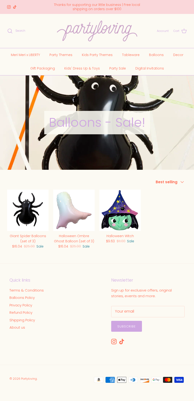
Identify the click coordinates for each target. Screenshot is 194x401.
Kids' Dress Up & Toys (82, 68)
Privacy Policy (20, 305)
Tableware (131, 54)
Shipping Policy (22, 320)
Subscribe (126, 326)
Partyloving (29, 379)
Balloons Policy (22, 297)
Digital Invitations (149, 68)
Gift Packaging (42, 68)
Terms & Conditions (26, 290)
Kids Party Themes (97, 54)
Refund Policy (20, 312)
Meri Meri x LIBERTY (25, 54)
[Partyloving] (97, 31)
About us (17, 327)
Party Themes (60, 54)
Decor (178, 54)
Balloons (156, 54)
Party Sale (117, 68)
